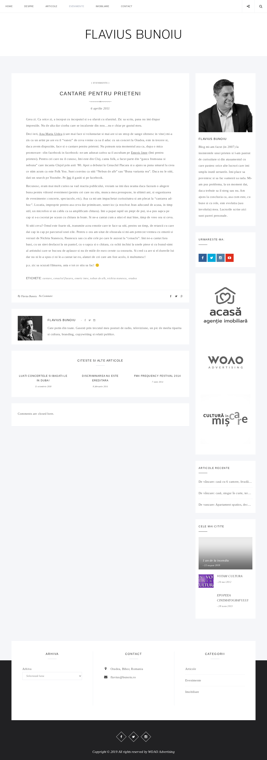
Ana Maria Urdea (50, 134)
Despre (29, 6)
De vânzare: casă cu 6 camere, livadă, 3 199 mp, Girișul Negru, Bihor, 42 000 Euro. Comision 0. (225, 481)
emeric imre (81, 278)
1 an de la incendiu (216, 560)
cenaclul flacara (63, 278)
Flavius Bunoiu (29, 296)
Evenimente (76, 6)
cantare (47, 278)
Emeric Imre (139, 152)
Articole (51, 6)
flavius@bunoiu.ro (123, 677)
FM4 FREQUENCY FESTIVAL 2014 (157, 375)
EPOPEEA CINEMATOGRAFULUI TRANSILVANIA (232, 600)
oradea (132, 278)
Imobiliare (102, 6)
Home (9, 6)
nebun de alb (98, 278)
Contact (126, 6)
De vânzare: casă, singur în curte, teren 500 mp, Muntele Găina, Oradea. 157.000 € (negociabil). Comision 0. (225, 493)
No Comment (45, 296)
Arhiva (26, 669)
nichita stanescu (117, 278)
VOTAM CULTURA (229, 576)
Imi (69, 177)
